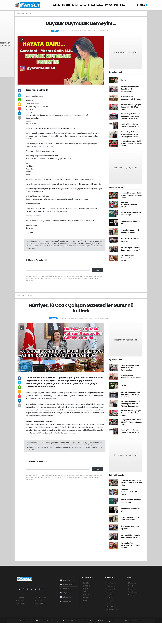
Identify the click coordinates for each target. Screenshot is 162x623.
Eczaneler (109, 592)
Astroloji (131, 595)
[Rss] (36, 589)
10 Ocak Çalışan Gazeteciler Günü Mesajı (131, 98)
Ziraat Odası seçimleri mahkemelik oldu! (130, 231)
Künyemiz (67, 597)
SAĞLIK (75, 5)
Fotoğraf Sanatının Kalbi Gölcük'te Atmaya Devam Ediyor (131, 143)
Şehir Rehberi (110, 607)
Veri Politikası (20, 603)
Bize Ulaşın (66, 601)
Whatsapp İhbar (41, 600)
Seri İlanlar (109, 604)
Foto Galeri (67, 580)
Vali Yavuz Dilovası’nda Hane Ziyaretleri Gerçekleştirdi (130, 89)
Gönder (97, 270)
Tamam (138, 621)
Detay (128, 621)
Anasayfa (20, 14)
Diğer (122, 5)
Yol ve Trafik (110, 586)
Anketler (131, 586)
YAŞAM (83, 5)
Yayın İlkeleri (20, 600)
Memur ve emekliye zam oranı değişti (131, 213)
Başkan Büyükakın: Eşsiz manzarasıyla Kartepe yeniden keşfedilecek (131, 116)
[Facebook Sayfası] (17, 589)
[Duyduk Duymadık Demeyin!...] (61, 60)
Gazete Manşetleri (112, 610)
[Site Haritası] (40, 589)
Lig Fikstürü (109, 595)
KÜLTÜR (108, 5)
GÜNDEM (56, 5)
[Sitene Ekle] (44, 589)
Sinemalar (109, 601)
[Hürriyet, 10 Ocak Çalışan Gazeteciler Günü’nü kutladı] (61, 347)
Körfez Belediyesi (95, 5)
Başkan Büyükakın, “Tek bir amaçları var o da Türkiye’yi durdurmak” (131, 134)
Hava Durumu (110, 583)
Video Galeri (68, 584)
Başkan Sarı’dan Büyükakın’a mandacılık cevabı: (131, 257)
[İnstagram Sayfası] (24, 589)
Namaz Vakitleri (111, 589)
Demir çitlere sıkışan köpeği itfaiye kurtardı (130, 125)
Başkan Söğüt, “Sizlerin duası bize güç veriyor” (130, 249)
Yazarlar (66, 588)
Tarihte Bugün (110, 598)
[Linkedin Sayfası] (32, 589)
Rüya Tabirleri (133, 592)
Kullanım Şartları (41, 597)
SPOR (116, 5)
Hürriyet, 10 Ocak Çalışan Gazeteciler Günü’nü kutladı (131, 107)
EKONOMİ (66, 5)
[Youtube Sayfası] (28, 589)
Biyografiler (132, 589)
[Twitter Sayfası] (20, 589)
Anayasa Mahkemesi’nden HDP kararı (130, 204)
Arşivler (66, 593)
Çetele (123, 80)
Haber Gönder (40, 603)
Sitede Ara (132, 583)
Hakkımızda (20, 597)
